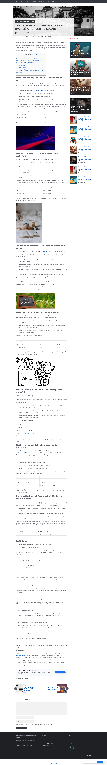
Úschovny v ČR (45, 745)
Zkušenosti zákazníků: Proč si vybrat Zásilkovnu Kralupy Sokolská (30, 70)
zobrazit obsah (34, 54)
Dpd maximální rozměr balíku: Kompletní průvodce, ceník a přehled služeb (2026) (80, 52)
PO (43, 738)
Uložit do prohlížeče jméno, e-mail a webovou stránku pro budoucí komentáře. (35, 724)
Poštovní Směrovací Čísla (47, 743)
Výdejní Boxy (45, 748)
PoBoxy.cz (21, 32)
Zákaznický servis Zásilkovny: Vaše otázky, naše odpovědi (29, 63)
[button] (92, 1)
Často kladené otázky (22, 65)
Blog (70, 738)
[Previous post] (16, 689)
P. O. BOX (21, 1)
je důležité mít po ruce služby (45, 251)
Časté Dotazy (19, 72)
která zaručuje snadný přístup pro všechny (32, 454)
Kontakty (70, 743)
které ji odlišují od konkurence (22, 452)
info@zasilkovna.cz (29, 433)
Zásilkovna (30, 21)
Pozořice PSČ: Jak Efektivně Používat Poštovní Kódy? (29, 688)
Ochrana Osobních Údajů (86, 755)
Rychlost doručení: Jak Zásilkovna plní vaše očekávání (28, 58)
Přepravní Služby (21, 21)
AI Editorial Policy (53, 763)
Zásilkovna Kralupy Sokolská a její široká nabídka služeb (28, 57)
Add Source (100, 762)
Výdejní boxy (41, 1)
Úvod (15, 1)
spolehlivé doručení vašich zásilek (38, 90)
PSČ (28, 1)
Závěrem (18, 74)
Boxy (45, 738)
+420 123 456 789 (29, 430)
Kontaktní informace (22, 67)
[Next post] (67, 689)
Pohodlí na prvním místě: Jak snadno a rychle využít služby (29, 60)
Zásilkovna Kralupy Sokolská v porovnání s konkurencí (28, 69)
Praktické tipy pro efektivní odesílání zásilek (25, 62)
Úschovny (34, 1)
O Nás (48, 1)
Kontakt (53, 1)
